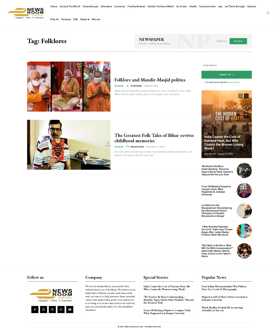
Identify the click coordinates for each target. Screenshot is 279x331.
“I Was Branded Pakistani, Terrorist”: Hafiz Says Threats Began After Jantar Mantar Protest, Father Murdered (217, 230)
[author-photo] (128, 86)
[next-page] (246, 95)
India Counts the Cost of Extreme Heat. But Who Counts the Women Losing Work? (223, 142)
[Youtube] (69, 309)
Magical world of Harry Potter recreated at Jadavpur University (224, 298)
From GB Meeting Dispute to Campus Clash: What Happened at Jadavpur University (216, 190)
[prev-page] (240, 95)
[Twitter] (52, 309)
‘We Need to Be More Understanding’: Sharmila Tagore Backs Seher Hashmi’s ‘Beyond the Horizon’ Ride (217, 170)
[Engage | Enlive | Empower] (52, 294)
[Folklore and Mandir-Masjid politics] (68, 87)
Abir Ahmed (210, 154)
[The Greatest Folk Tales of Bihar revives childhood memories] (68, 145)
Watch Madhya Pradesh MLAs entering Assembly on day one (222, 309)
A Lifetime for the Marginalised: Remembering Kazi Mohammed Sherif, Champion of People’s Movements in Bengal (217, 210)
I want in (225, 74)
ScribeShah (136, 86)
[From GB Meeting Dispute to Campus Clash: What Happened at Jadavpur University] (244, 190)
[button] (268, 13)
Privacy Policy (233, 82)
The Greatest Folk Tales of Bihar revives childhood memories (154, 138)
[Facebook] (34, 309)
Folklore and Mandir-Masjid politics (150, 80)
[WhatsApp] (61, 309)
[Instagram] (43, 309)
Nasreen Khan (137, 146)
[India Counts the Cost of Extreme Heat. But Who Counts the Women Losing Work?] (227, 124)
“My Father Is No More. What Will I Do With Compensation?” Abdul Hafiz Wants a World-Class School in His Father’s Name (217, 251)
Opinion (118, 86)
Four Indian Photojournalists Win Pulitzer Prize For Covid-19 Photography (224, 288)
